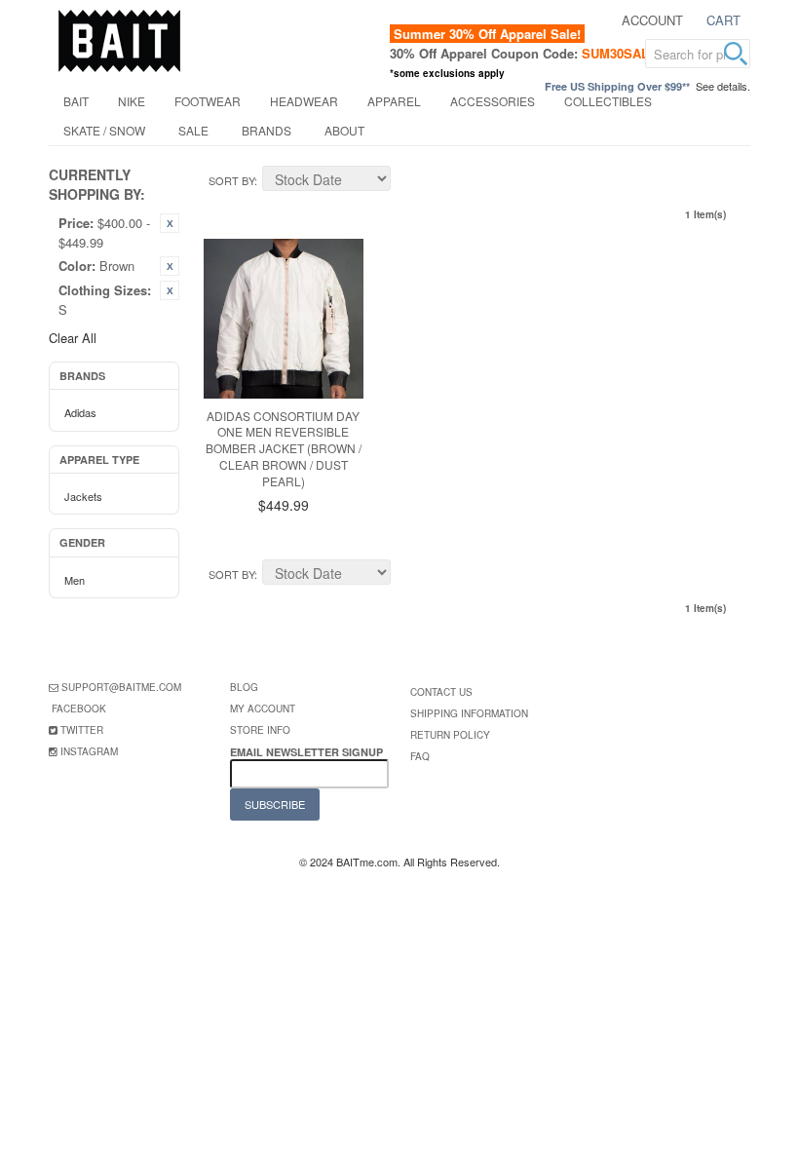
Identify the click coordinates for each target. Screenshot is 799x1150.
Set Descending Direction (408, 181)
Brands (266, 130)
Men (74, 580)
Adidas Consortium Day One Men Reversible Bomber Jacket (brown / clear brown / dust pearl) (283, 448)
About (344, 130)
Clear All (72, 337)
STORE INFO (260, 730)
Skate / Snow (104, 130)
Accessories (492, 101)
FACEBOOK (79, 708)
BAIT (76, 101)
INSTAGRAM (89, 751)
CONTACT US (441, 692)
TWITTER (81, 730)
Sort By (231, 180)
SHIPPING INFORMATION (469, 713)
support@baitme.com (121, 687)
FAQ (420, 756)
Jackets (83, 496)
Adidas (80, 412)
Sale (193, 130)
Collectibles (608, 101)
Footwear (207, 101)
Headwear (304, 101)
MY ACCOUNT (262, 708)
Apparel (394, 101)
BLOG (244, 687)
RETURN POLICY (450, 735)
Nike (131, 101)
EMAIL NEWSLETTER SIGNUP (308, 752)
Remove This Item (169, 223)
